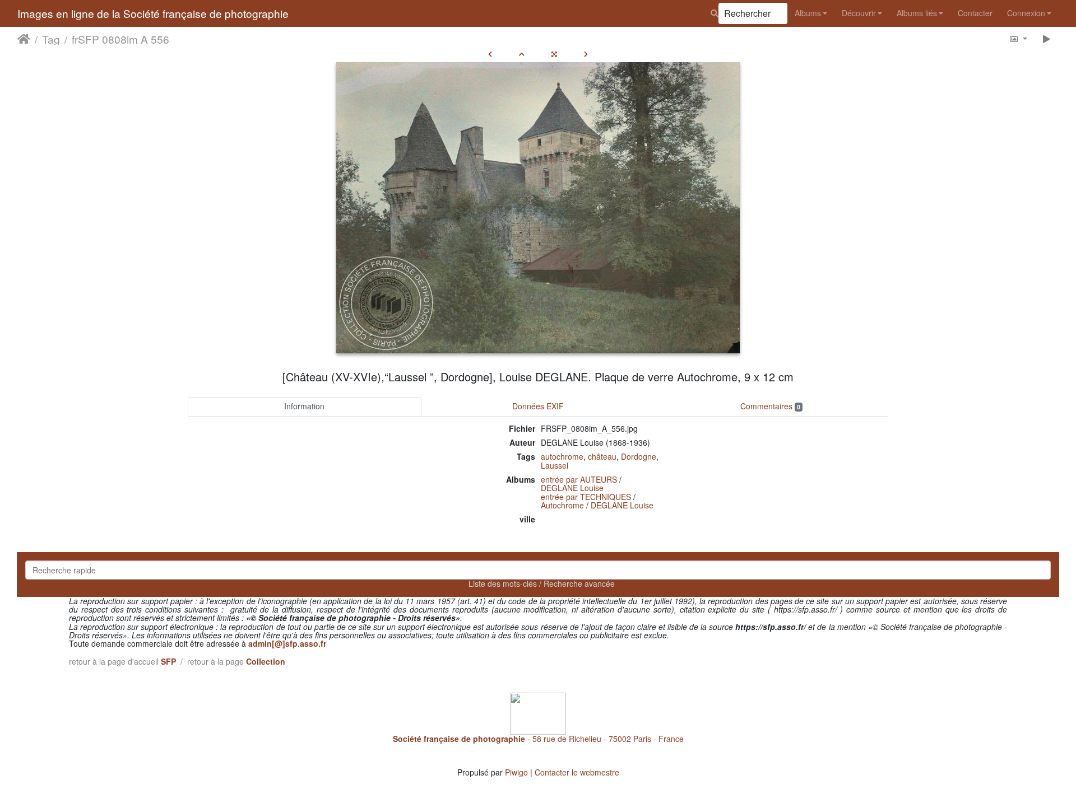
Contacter (975, 12)
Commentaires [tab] (770, 406)
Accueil (23, 38)
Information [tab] (304, 406)
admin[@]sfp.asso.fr (287, 643)
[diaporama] (1047, 38)
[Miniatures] (521, 53)
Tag (51, 38)
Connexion (1026, 12)
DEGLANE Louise (572, 487)
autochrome (562, 456)
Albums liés (917, 12)
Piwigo (516, 772)
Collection (265, 661)
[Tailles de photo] (1018, 38)
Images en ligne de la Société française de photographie (153, 13)
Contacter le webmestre (577, 772)
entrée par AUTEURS (579, 479)
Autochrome (562, 505)
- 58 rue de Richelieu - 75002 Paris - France (538, 738)
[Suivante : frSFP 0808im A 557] (586, 53)
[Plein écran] (554, 53)
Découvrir (859, 12)
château (602, 456)
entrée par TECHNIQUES (586, 496)
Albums (808, 12)
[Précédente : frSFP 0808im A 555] (490, 53)
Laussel (554, 465)
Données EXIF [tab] (538, 406)
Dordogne (638, 456)
